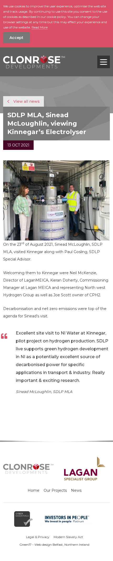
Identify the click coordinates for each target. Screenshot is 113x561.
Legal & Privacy (37, 537)
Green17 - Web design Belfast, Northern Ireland (54, 545)
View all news (26, 101)
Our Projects (55, 490)
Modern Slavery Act (68, 537)
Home (33, 490)
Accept (16, 37)
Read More (40, 27)
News (76, 490)
